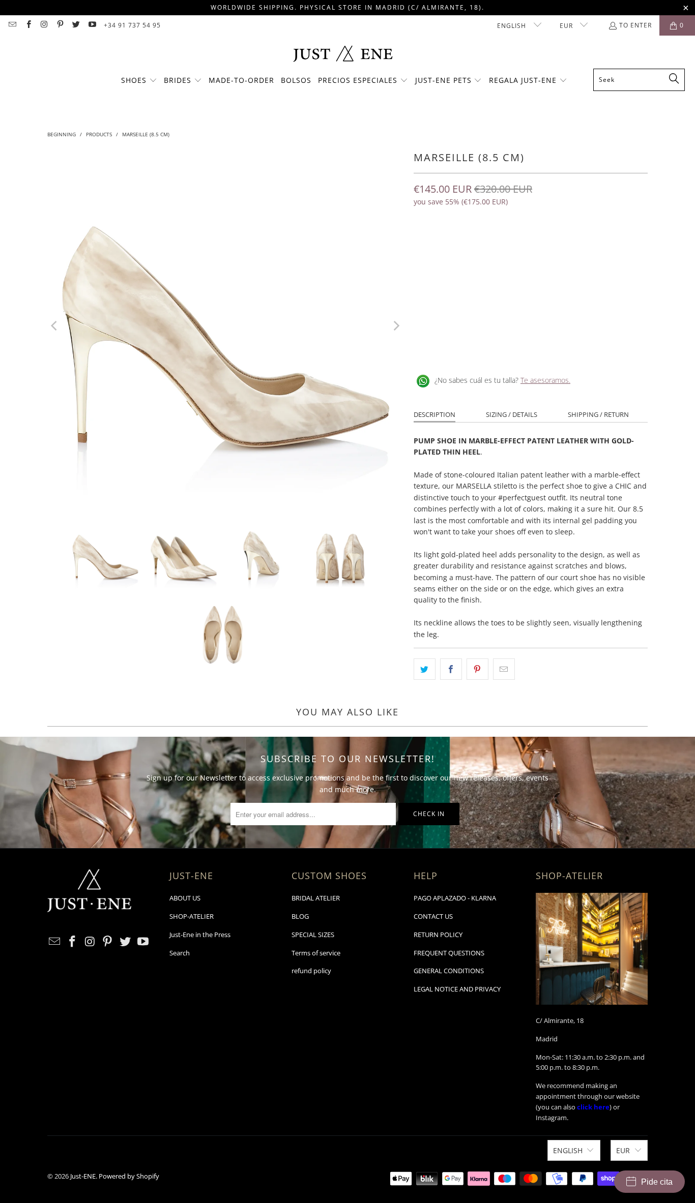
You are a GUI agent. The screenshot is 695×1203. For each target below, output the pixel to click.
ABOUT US (184, 898)
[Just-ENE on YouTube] (91, 25)
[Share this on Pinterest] (477, 669)
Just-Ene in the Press (199, 934)
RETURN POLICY (438, 934)
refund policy (311, 970)
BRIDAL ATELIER (316, 898)
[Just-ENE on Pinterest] (59, 25)
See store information (455, 347)
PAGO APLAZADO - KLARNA (455, 898)
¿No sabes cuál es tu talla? (502, 380)
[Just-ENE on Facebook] (27, 25)
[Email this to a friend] (504, 669)
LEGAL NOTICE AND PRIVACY (457, 989)
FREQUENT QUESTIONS (449, 952)
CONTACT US (433, 916)
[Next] (396, 326)
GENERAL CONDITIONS (449, 970)
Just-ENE (83, 1176)
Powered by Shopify (129, 1176)
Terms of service (316, 952)
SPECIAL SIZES (313, 934)
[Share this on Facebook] (451, 669)
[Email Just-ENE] (12, 25)
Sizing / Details (511, 414)
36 (423, 246)
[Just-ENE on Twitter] (75, 25)
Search (179, 952)
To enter (635, 25)
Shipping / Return (598, 414)
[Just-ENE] (343, 55)
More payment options (590, 308)
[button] (139, 81)
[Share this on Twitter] (425, 669)
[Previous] (55, 326)
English (512, 25)
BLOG (300, 916)
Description (434, 414)
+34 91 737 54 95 (132, 25)
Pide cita (657, 1182)
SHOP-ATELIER (191, 916)
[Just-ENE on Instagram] (44, 25)
